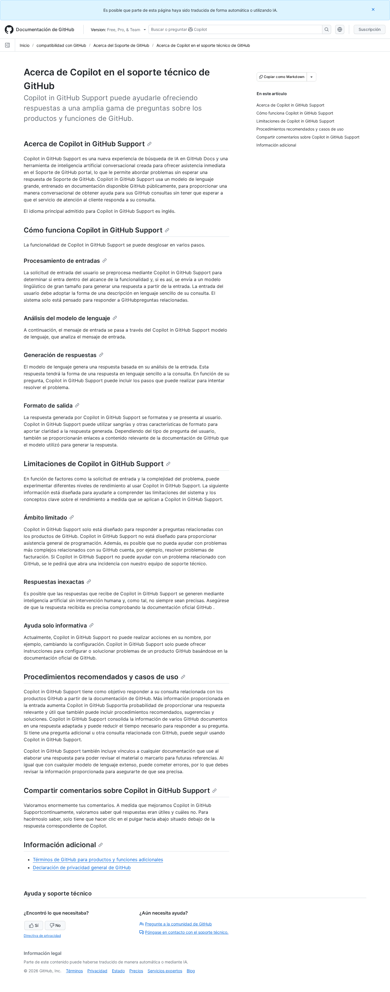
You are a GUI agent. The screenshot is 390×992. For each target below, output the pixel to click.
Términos (74, 970)
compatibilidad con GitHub (61, 45)
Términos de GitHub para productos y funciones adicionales (98, 859)
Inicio (24, 45)
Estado (118, 970)
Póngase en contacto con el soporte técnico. (186, 932)
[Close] (373, 9)
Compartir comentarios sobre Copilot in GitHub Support (117, 790)
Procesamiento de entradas (62, 260)
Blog (191, 970)
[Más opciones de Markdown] (311, 76)
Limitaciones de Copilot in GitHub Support (94, 464)
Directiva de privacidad (42, 935)
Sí (36, 925)
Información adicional (60, 845)
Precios (136, 970)
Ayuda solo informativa (55, 625)
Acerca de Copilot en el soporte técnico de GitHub (203, 45)
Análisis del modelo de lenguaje (67, 318)
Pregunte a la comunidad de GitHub (178, 923)
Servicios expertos (165, 970)
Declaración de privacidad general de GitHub (82, 867)
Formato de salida (48, 405)
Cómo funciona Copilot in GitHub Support (93, 230)
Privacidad (97, 970)
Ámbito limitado (45, 517)
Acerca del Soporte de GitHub (121, 45)
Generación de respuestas (60, 355)
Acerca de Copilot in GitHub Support (84, 144)
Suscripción (370, 29)
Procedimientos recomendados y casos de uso (101, 677)
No (58, 925)
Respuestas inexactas (54, 581)
